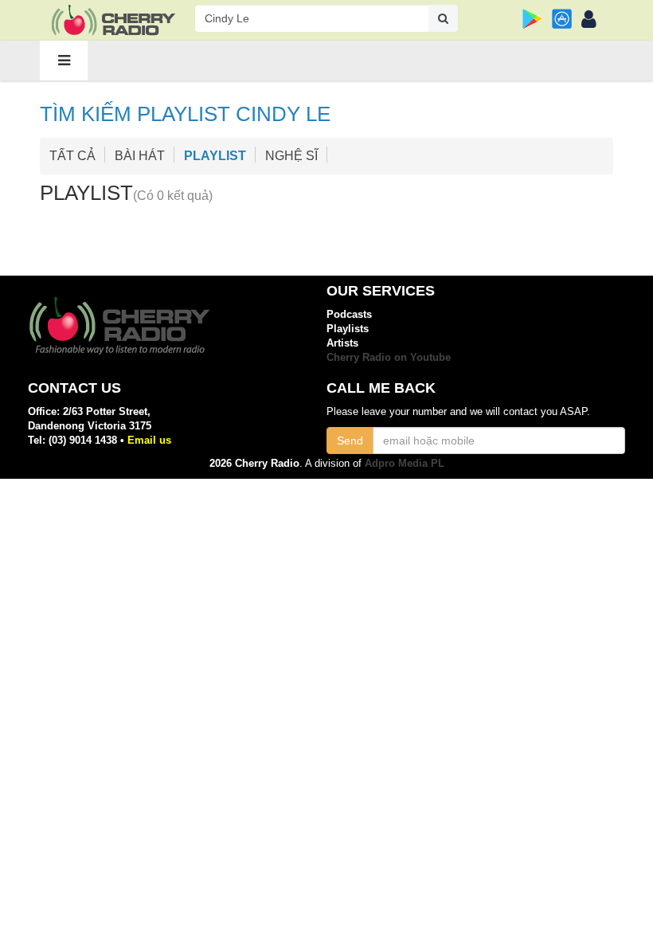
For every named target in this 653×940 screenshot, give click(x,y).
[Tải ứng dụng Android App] (532, 19)
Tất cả (72, 156)
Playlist (86, 193)
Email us (149, 440)
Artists (342, 343)
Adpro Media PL (404, 463)
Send (350, 440)
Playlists (347, 329)
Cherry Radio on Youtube (388, 357)
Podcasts (349, 314)
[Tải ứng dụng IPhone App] (562, 19)
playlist (215, 156)
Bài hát (140, 156)
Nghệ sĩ (291, 156)
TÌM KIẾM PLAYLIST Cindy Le (185, 114)
